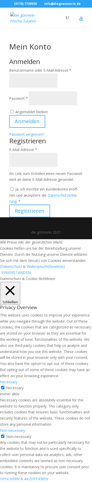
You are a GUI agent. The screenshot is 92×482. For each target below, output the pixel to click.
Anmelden (27, 121)
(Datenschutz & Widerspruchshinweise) (32, 266)
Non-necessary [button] (12, 430)
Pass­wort (18, 98)
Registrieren (29, 210)
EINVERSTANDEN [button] (16, 272)
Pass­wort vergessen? (26, 134)
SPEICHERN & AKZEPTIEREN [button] (24, 478)
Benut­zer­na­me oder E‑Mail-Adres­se (40, 70)
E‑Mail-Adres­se (23, 149)
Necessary (15, 387)
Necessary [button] (8, 381)
